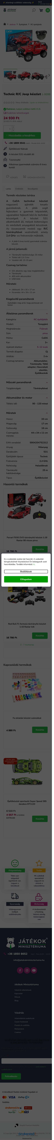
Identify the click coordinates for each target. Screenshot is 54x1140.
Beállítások (26, 571)
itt (34, 564)
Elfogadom (26, 579)
